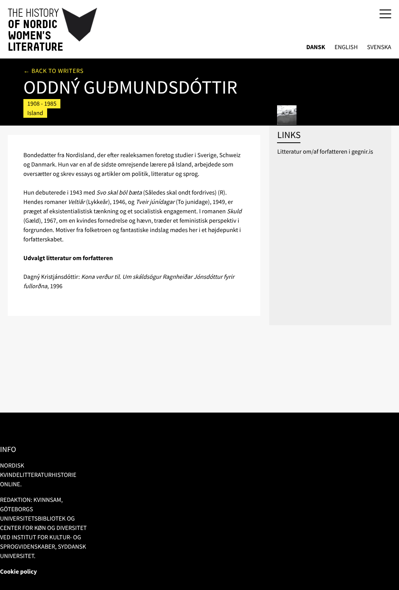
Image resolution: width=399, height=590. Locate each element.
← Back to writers (53, 71)
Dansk (315, 47)
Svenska (379, 47)
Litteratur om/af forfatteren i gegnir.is (325, 152)
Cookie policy (18, 572)
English (346, 47)
